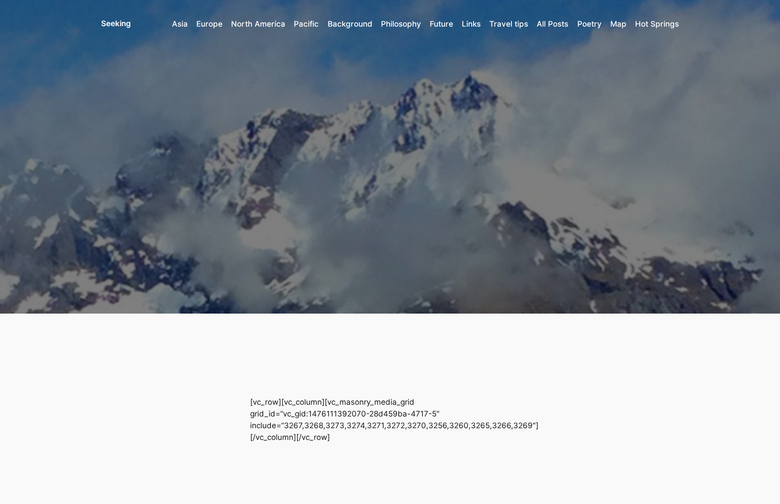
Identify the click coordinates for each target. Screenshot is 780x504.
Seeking (116, 23)
